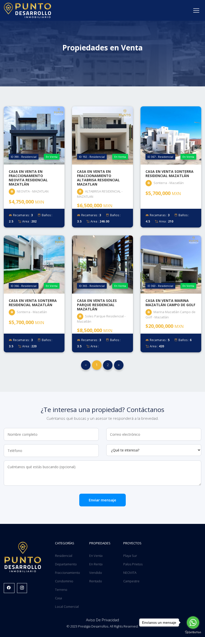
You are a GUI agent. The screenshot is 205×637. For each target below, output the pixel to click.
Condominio (64, 581)
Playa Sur (130, 555)
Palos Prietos (132, 564)
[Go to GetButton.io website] (193, 632)
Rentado (95, 581)
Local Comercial (67, 606)
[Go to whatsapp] (193, 622)
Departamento (66, 564)
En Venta (95, 555)
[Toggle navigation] (196, 10)
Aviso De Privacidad (102, 619)
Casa (58, 598)
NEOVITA (129, 572)
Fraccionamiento (67, 572)
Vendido (95, 572)
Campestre (131, 581)
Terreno (61, 589)
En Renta (95, 564)
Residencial (63, 555)
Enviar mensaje (102, 499)
